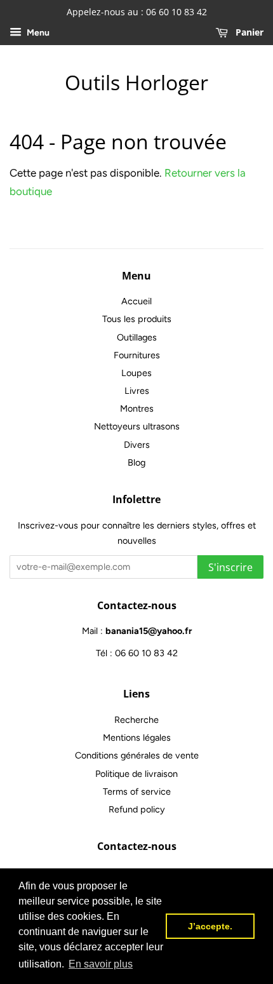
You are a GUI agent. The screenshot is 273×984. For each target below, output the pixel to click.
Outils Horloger (136, 83)
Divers (137, 444)
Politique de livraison (136, 773)
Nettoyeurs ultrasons (137, 426)
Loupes (136, 373)
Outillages (137, 337)
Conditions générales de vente (137, 755)
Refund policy (137, 809)
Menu (37, 32)
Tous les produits (136, 319)
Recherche (136, 719)
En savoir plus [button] (101, 964)
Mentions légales (137, 737)
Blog (136, 462)
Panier (248, 32)
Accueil (136, 301)
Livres (136, 390)
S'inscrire (230, 567)
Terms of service (137, 791)
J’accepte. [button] (210, 926)
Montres (137, 408)
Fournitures (137, 355)
